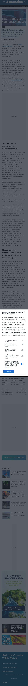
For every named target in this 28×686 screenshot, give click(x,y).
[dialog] (14, 343)
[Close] (24, 312)
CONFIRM (9, 371)
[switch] (22, 344)
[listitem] (14, 341)
